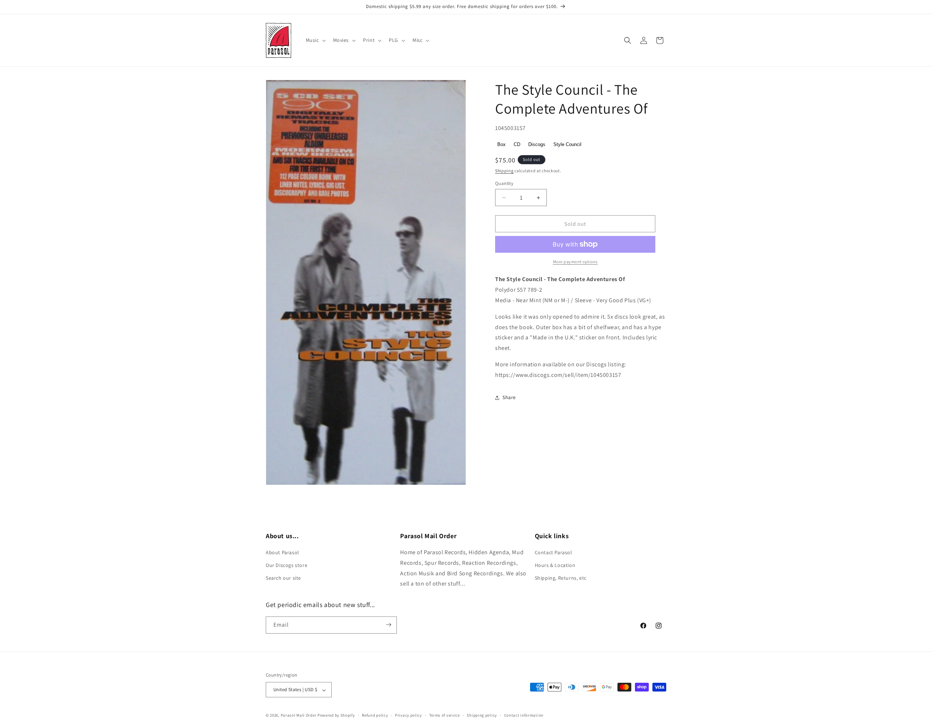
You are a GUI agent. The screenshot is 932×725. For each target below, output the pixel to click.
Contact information (524, 715)
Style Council (567, 144)
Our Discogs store (286, 565)
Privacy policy (408, 715)
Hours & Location (555, 565)
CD (517, 144)
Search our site (283, 578)
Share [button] (509, 397)
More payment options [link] (575, 261)
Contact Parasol (553, 552)
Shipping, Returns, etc (561, 578)
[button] (315, 40)
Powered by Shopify (336, 715)
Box (501, 144)
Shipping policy (482, 715)
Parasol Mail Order (299, 715)
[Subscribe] (388, 624)
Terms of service (444, 715)
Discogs (536, 144)
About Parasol (282, 552)
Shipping (504, 170)
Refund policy (375, 715)
